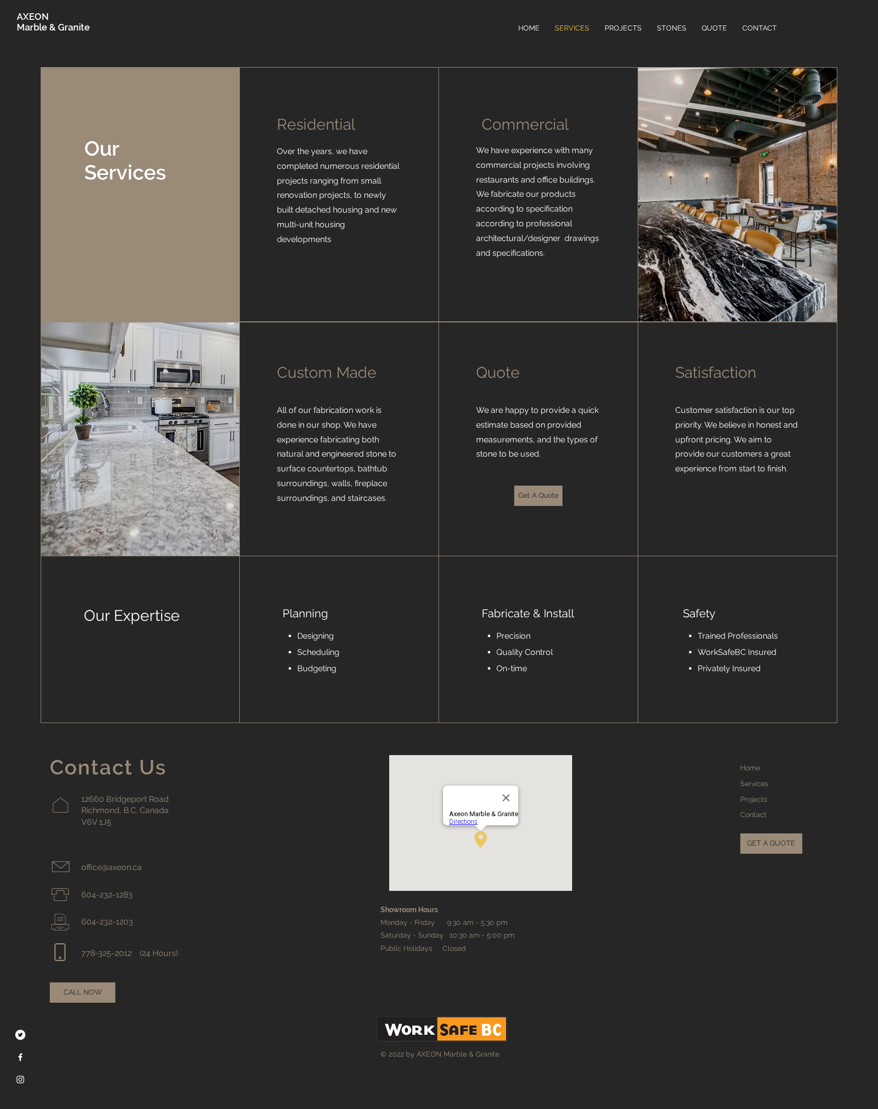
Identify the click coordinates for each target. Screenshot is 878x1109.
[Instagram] (20, 1079)
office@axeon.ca (111, 867)
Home (750, 768)
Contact (753, 815)
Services (754, 784)
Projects (753, 799)
